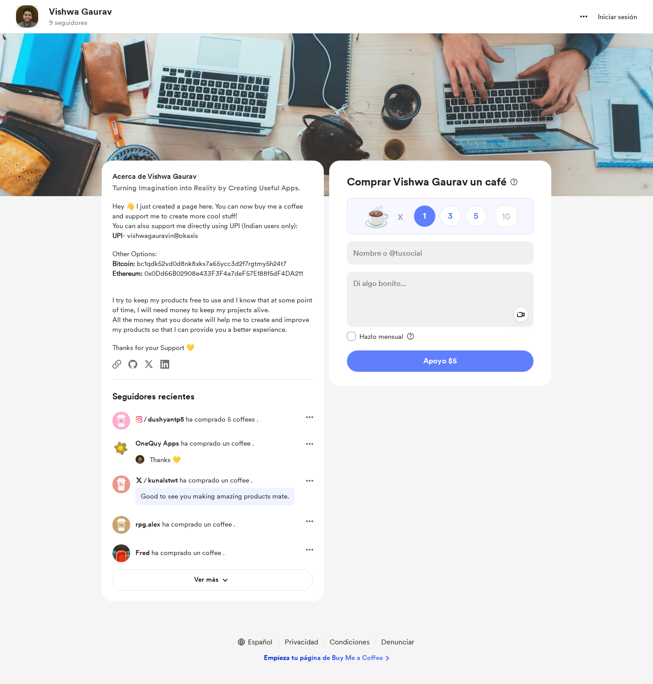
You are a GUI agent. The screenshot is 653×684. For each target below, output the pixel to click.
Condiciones (350, 642)
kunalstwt (163, 480)
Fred (142, 553)
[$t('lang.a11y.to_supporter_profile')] (139, 459)
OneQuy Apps (157, 443)
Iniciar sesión (617, 17)
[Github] (132, 364)
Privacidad (301, 642)
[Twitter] (148, 364)
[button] (584, 16)
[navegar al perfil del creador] (27, 16)
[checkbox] (375, 336)
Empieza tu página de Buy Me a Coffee (323, 658)
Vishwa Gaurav (80, 11)
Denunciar (397, 642)
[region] (440, 273)
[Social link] (116, 364)
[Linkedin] (164, 364)
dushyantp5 (166, 419)
